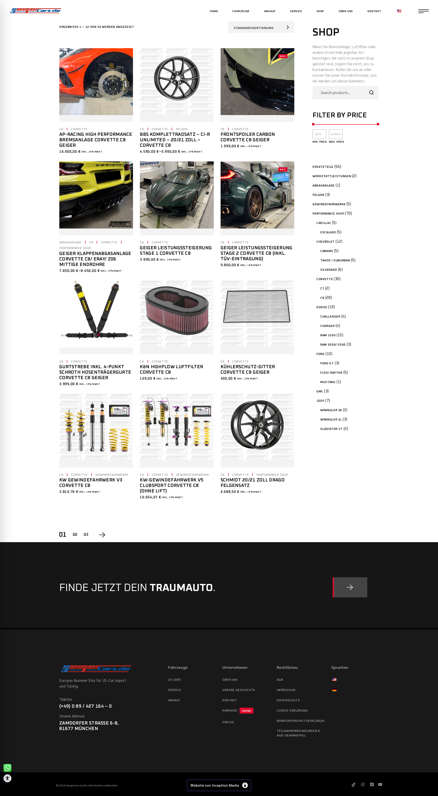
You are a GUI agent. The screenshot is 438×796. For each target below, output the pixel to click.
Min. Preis (320, 142)
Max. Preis (336, 142)
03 (86, 535)
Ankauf (174, 700)
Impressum (286, 690)
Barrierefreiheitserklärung (300, 721)
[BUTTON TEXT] (350, 587)
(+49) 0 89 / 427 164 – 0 (85, 706)
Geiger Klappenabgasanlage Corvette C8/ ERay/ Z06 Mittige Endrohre (95, 259)
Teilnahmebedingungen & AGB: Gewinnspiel (298, 733)
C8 (61, 129)
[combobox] (261, 27)
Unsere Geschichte (238, 690)
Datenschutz (288, 700)
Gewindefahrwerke (111, 474)
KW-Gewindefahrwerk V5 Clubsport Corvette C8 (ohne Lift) (171, 485)
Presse (228, 722)
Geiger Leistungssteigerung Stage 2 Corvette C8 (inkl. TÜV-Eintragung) (256, 253)
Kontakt (229, 700)
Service (174, 690)
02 (75, 535)
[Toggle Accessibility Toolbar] (7, 778)
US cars (174, 679)
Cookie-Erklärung (292, 710)
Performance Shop (75, 248)
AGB (280, 679)
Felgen (182, 129)
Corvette (79, 129)
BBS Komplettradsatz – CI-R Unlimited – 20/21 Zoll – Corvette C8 (175, 140)
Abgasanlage (70, 242)
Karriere (236, 710)
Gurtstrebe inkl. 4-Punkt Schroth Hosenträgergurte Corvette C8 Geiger (95, 372)
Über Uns (230, 679)
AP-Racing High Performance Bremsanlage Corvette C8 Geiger (95, 140)
